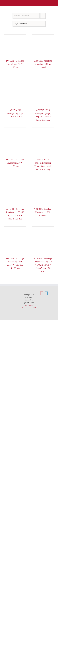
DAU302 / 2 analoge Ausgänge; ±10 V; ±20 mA (15, 162)
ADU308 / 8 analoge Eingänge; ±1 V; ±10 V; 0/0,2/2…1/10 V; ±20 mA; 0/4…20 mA (43, 265)
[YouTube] (41, 293)
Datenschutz (26, 308)
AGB (34, 308)
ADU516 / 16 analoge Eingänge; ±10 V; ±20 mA (15, 113)
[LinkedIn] (46, 293)
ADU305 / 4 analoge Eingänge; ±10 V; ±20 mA (43, 212)
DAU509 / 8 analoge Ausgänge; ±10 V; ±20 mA (15, 64)
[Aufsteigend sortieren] (43, 16)
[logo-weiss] (9, 2)
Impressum (29, 305)
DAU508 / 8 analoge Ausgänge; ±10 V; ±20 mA (43, 64)
